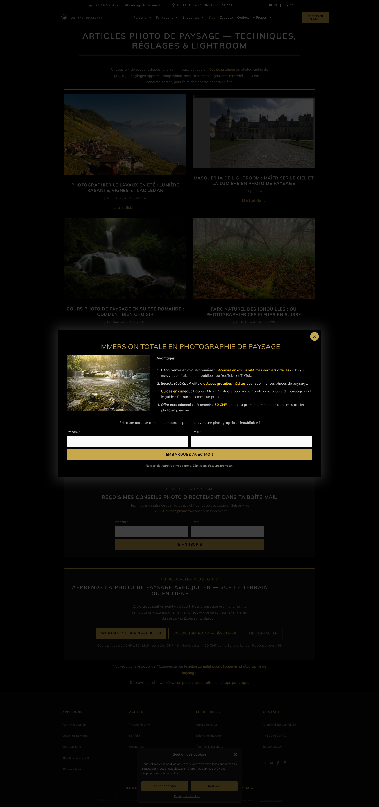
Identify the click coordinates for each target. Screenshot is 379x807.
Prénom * (73, 432)
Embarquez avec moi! (189, 454)
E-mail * (196, 432)
